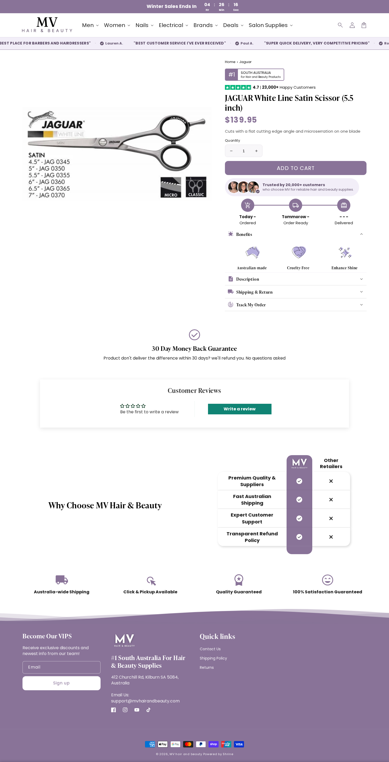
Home (230, 62)
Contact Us (210, 649)
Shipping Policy (213, 658)
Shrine (228, 754)
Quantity (232, 140)
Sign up (61, 683)
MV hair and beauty (186, 754)
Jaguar (245, 62)
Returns (207, 667)
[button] (340, 25)
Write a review (240, 409)
